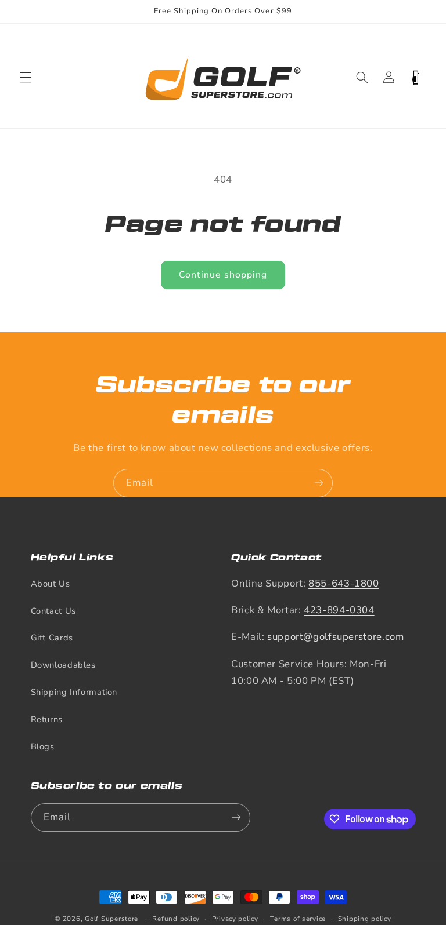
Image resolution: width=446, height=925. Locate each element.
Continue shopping (223, 274)
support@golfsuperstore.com (335, 636)
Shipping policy (364, 918)
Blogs (43, 746)
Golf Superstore (111, 918)
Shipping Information (74, 692)
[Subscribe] (318, 483)
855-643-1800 (343, 583)
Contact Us (53, 611)
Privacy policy (235, 918)
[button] (25, 77)
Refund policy (176, 918)
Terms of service (298, 918)
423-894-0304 (339, 610)
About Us (50, 583)
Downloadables (63, 665)
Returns (47, 719)
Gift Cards (52, 637)
